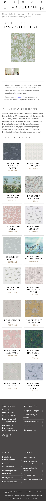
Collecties (12, 14)
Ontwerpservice (29, 430)
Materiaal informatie (31, 421)
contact (18, 97)
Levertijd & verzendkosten (8, 465)
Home (4, 14)
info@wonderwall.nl (9, 419)
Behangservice (29, 475)
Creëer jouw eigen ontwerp (30, 416)
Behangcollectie (24, 14)
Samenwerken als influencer (30, 469)
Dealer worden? (29, 457)
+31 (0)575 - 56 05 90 (10, 421)
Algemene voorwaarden (32, 479)
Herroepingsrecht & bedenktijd (10, 472)
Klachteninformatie (9, 482)
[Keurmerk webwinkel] (7, 443)
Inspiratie (27, 426)
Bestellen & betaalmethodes (8, 458)
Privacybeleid (7, 477)
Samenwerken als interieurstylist (30, 462)
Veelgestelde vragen (31, 410)
